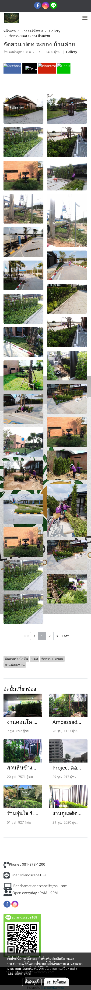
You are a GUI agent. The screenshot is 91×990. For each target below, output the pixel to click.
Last (65, 636)
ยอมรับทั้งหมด (56, 982)
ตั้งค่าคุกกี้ (31, 982)
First (25, 636)
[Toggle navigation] (85, 18)
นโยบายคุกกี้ (23, 973)
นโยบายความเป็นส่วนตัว (60, 968)
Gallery (71, 52)
